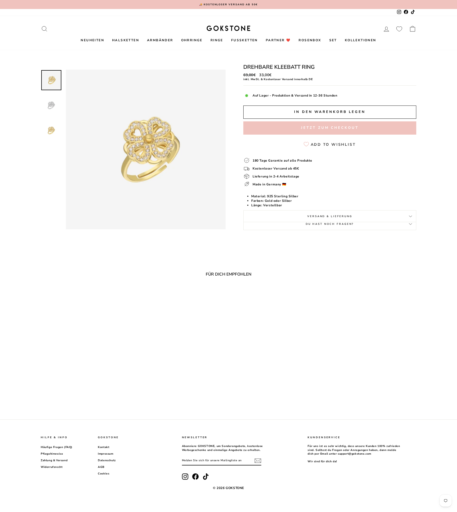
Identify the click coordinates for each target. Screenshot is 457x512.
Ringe (217, 40)
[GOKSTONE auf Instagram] (185, 476)
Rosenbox (310, 40)
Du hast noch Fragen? (330, 224)
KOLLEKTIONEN (360, 40)
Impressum (105, 454)
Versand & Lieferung (329, 216)
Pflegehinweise (52, 454)
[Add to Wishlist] (125, 295)
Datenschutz (107, 460)
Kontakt (103, 447)
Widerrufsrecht (51, 467)
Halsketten (125, 40)
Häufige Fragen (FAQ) (56, 447)
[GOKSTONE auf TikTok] (206, 476)
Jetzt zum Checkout (329, 127)
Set (333, 40)
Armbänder (160, 40)
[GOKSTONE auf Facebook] (195, 476)
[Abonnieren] (257, 461)
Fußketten (244, 40)
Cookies (103, 474)
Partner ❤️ (278, 40)
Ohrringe (192, 40)
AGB (101, 467)
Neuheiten (92, 40)
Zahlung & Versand (54, 460)
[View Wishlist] (399, 29)
